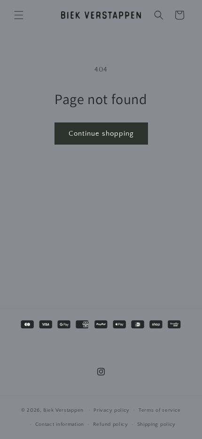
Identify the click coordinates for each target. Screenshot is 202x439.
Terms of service (160, 410)
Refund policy (110, 424)
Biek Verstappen (63, 410)
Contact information (59, 424)
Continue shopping (101, 134)
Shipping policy (156, 424)
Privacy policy (111, 410)
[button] (18, 15)
